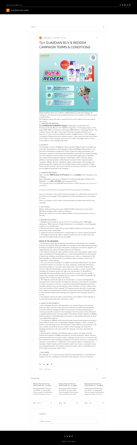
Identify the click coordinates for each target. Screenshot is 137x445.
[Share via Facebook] (40, 364)
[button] (130, 5)
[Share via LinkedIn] (47, 364)
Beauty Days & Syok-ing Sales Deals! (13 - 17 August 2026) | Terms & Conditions (94, 384)
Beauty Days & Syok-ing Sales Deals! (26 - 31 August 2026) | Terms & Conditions (42, 384)
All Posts (33, 27)
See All (104, 378)
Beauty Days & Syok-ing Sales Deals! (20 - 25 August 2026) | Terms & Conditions (68, 384)
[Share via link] (51, 364)
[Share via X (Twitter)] (44, 364)
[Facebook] (120, 5)
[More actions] (97, 38)
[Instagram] (122, 5)
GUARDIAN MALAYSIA (20, 10)
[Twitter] (125, 5)
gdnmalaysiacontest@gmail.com (14, 5)
